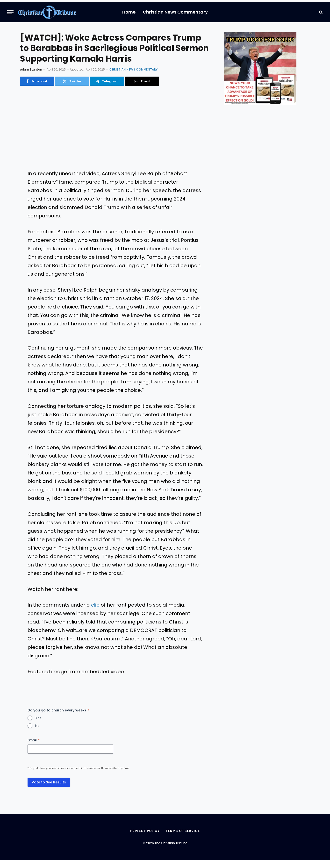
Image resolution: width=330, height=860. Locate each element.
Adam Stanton (31, 69)
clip (95, 605)
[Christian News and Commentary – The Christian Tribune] (47, 12)
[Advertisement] (115, 128)
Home (129, 12)
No (37, 725)
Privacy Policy (145, 831)
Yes (38, 718)
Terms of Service (183, 831)
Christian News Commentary (175, 12)
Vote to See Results (49, 782)
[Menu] (10, 12)
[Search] (320, 12)
